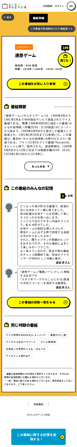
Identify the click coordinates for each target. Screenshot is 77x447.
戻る (9, 17)
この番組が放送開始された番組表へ (50, 28)
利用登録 (47, 6)
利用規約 (39, 404)
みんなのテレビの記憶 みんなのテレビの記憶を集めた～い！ (15, 6)
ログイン (59, 6)
